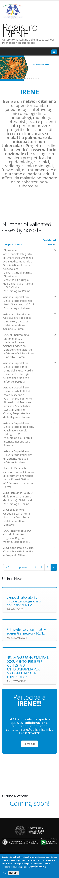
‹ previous (24, 567)
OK (4, 873)
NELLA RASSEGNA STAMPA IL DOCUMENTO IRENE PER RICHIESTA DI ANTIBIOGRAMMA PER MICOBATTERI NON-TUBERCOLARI (28, 667)
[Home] (14, 11)
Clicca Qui (29, 744)
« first (9, 567)
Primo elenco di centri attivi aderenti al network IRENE (27, 631)
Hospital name (12, 244)
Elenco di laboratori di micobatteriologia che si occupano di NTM (24, 601)
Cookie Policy (37, 866)
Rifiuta (13, 873)
